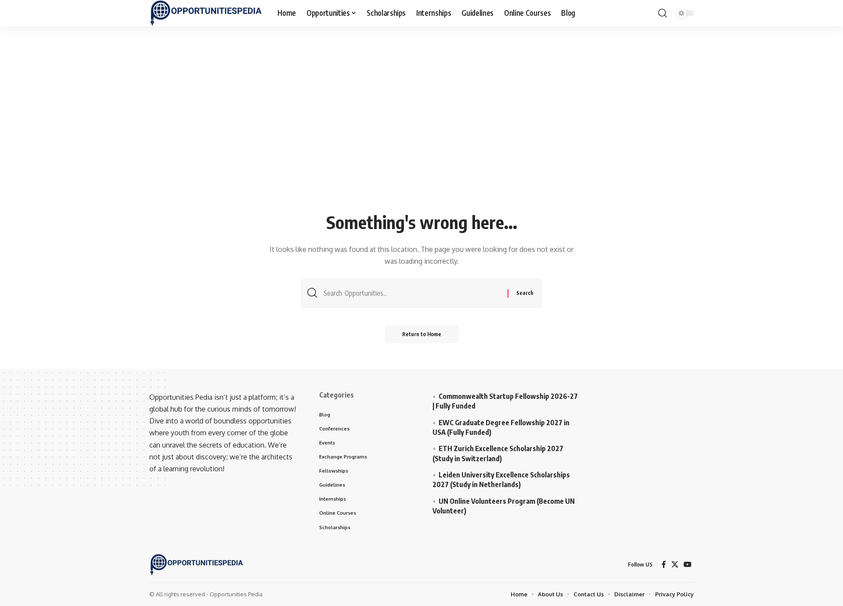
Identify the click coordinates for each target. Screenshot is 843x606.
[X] (675, 564)
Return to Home (421, 334)
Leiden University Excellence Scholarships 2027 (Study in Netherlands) (501, 479)
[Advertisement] (421, 143)
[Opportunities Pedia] (206, 13)
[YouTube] (687, 564)
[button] (662, 13)
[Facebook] (663, 564)
